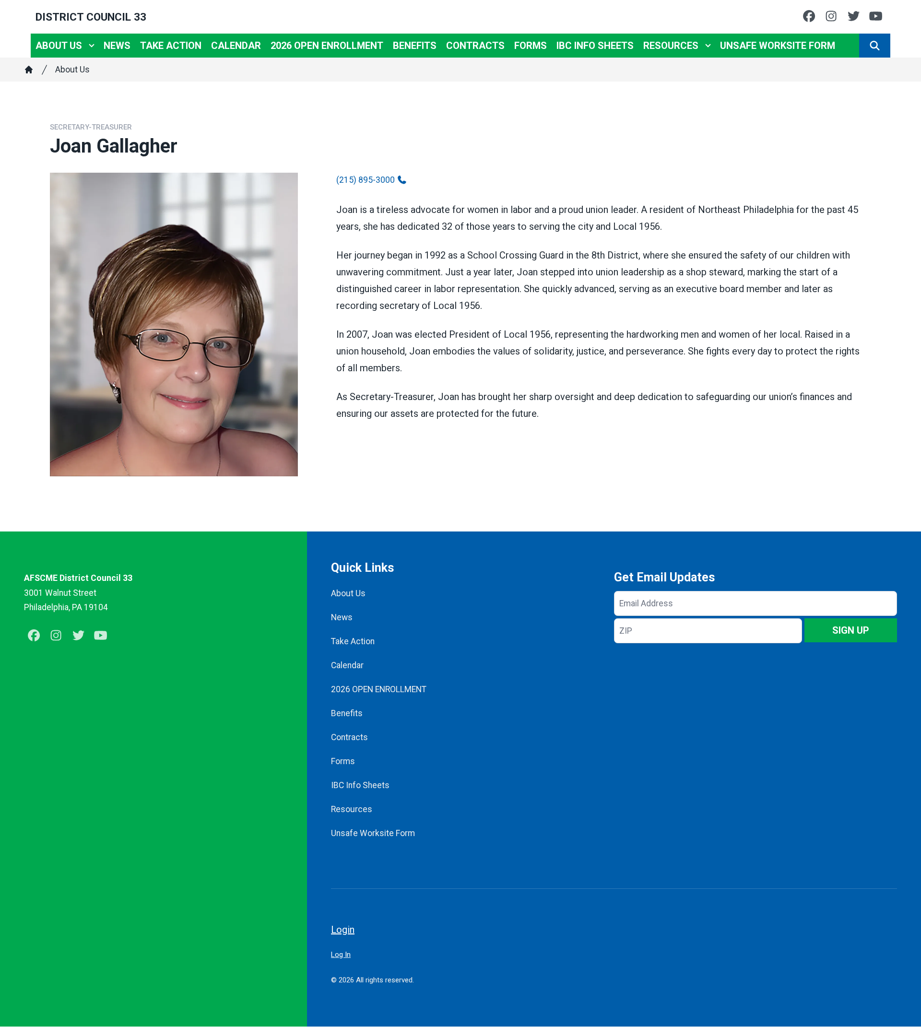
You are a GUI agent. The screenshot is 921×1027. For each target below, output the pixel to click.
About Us (58, 45)
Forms (530, 45)
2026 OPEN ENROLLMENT (327, 45)
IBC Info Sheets (595, 45)
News (117, 45)
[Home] (29, 69)
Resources (670, 45)
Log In (341, 954)
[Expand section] (91, 45)
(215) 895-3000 (365, 180)
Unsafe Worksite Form (777, 45)
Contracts (475, 45)
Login (342, 929)
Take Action (170, 45)
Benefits (415, 45)
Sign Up (850, 630)
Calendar (236, 45)
